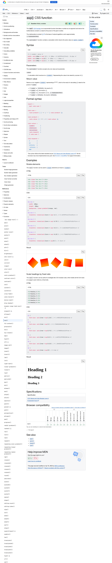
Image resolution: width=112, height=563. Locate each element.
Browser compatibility (96, 31)
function (38, 28)
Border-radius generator (10, 172)
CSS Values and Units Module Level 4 (64, 153)
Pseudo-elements (9, 204)
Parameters (31, 65)
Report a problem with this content (54, 468)
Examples (93, 26)
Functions (6, 216)
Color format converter (10, 179)
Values (5, 210)
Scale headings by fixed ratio (38, 274)
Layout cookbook (9, 163)
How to (4, 159)
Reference (5, 188)
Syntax (92, 21)
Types (5, 213)
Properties (6, 192)
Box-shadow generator (10, 176)
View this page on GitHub (35, 468)
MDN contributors (59, 466)
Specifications (94, 29)
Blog (84, 9)
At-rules (6, 207)
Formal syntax (94, 24)
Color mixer (7, 182)
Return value (31, 79)
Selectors (6, 195)
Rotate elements (33, 164)
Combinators (7, 198)
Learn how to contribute (34, 461)
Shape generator (9, 185)
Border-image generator (10, 169)
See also (92, 34)
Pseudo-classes (8, 201)
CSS (34, 28)
